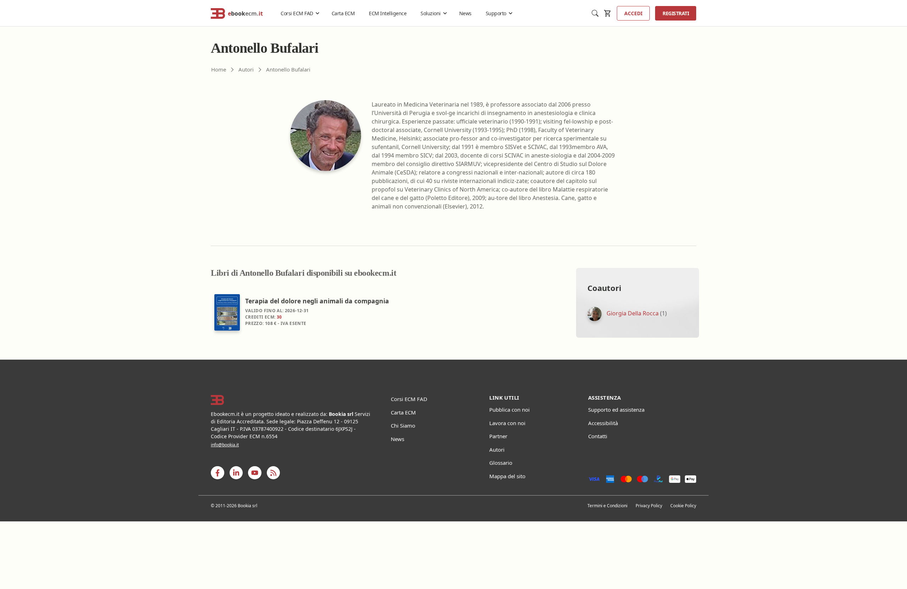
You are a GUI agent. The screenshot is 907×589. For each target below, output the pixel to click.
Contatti (597, 436)
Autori (497, 449)
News (465, 13)
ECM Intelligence (387, 13)
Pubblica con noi (509, 409)
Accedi (633, 13)
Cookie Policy (683, 506)
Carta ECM (343, 13)
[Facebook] (217, 472)
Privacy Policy (649, 506)
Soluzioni (431, 13)
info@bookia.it (225, 445)
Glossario (500, 462)
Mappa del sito (507, 476)
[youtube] (254, 472)
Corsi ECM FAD (297, 13)
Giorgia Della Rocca (633, 314)
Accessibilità (603, 423)
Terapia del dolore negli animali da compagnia (317, 301)
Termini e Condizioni (607, 506)
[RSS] (273, 472)
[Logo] (292, 400)
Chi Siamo (403, 425)
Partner (498, 436)
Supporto (496, 13)
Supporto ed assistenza (616, 409)
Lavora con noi (507, 423)
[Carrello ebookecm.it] (608, 13)
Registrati (676, 13)
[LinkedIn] (236, 472)
